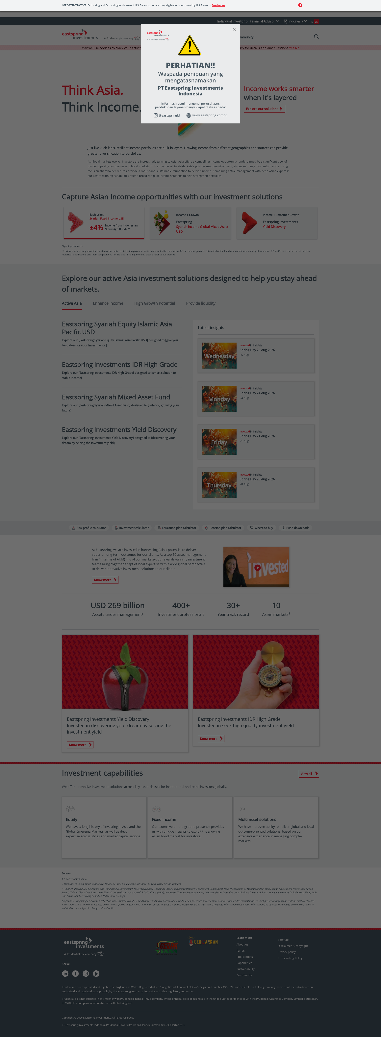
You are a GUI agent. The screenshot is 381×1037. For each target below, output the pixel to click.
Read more (218, 5)
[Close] (234, 29)
